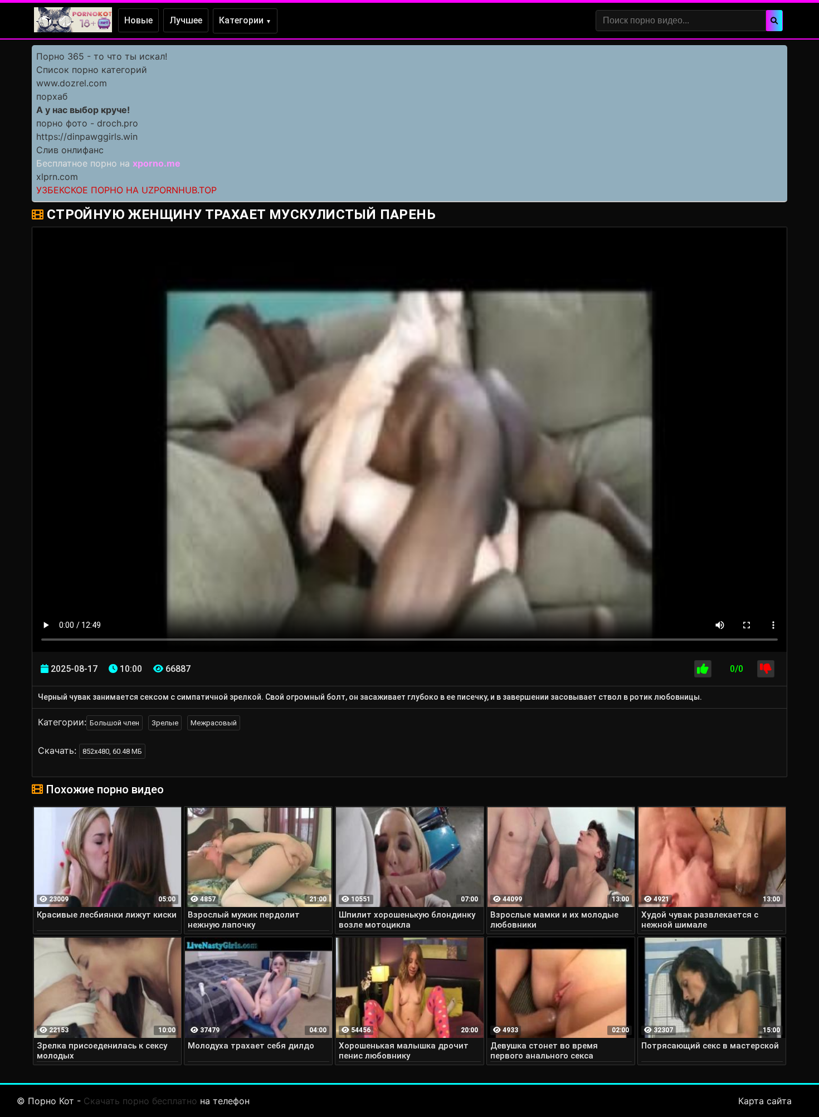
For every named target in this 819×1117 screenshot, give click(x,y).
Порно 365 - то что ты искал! (101, 56)
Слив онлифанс (70, 149)
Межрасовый (214, 723)
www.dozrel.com (71, 83)
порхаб (51, 96)
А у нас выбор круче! (83, 109)
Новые (138, 20)
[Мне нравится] (702, 668)
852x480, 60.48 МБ (112, 751)
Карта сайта (765, 1100)
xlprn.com (57, 176)
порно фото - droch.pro (87, 123)
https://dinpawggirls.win (87, 136)
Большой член (114, 723)
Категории (245, 20)
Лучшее (185, 20)
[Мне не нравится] (765, 668)
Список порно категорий (91, 69)
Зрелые (165, 723)
